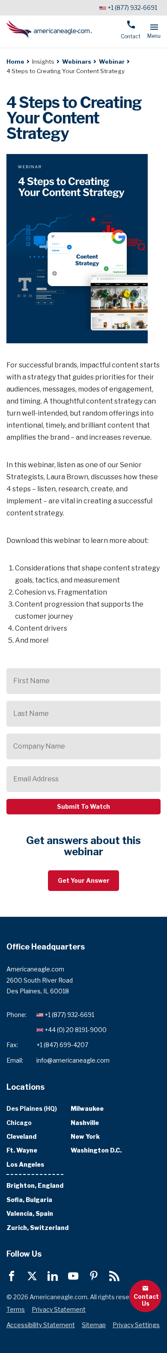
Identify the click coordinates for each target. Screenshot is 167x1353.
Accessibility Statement (40, 1324)
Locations (25, 1086)
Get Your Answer (84, 880)
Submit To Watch (83, 806)
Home (15, 61)
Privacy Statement (59, 1309)
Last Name (31, 713)
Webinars (76, 61)
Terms (15, 1309)
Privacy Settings (136, 1324)
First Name (31, 681)
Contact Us (146, 1299)
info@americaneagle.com (73, 1059)
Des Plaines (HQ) (31, 1108)
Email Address (36, 779)
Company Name (39, 746)
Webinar (112, 61)
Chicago (19, 1122)
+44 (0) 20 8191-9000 (76, 1029)
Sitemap (94, 1324)
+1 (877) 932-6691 (132, 7)
